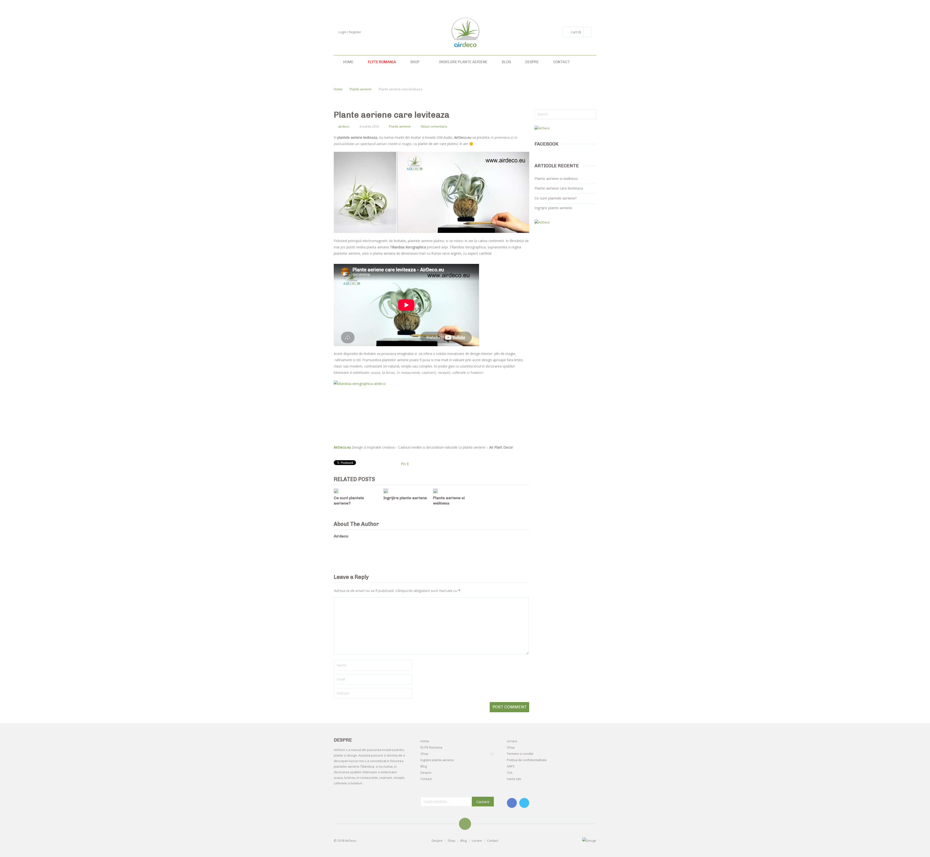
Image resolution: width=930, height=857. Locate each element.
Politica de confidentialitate (527, 760)
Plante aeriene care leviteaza (559, 188)
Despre (532, 62)
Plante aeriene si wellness (556, 178)
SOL (510, 772)
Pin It (405, 463)
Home (348, 62)
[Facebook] (512, 803)
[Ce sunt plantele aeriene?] (336, 491)
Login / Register (350, 32)
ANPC (511, 766)
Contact (561, 62)
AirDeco (350, 840)
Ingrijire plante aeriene (463, 62)
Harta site (514, 779)
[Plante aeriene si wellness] (435, 491)
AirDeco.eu (342, 447)
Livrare (512, 741)
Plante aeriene (361, 89)
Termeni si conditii (520, 753)
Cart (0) (576, 32)
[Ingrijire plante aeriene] (385, 491)
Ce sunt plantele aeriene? (556, 198)
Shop (414, 62)
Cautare (482, 801)
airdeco (343, 126)
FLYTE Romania (381, 62)
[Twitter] (524, 803)
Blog (506, 62)
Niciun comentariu (434, 126)
